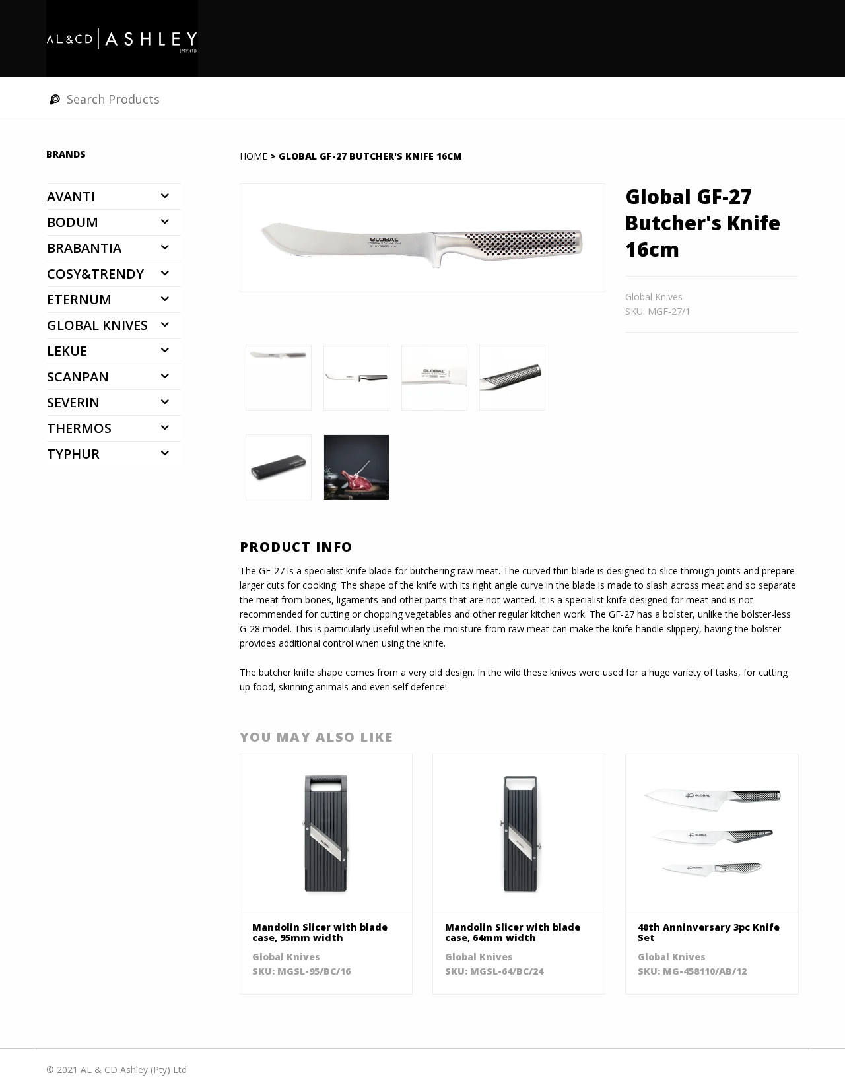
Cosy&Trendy (95, 273)
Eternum (79, 299)
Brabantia (84, 248)
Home (253, 156)
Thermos (79, 428)
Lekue (67, 351)
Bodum (72, 222)
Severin (73, 402)
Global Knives (97, 325)
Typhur (73, 454)
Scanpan (78, 376)
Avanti (71, 196)
